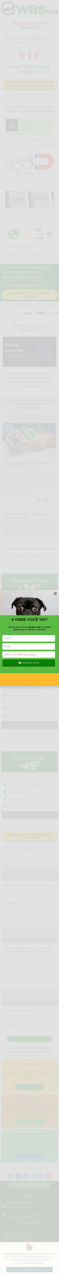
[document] (29, 637)
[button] (55, 594)
